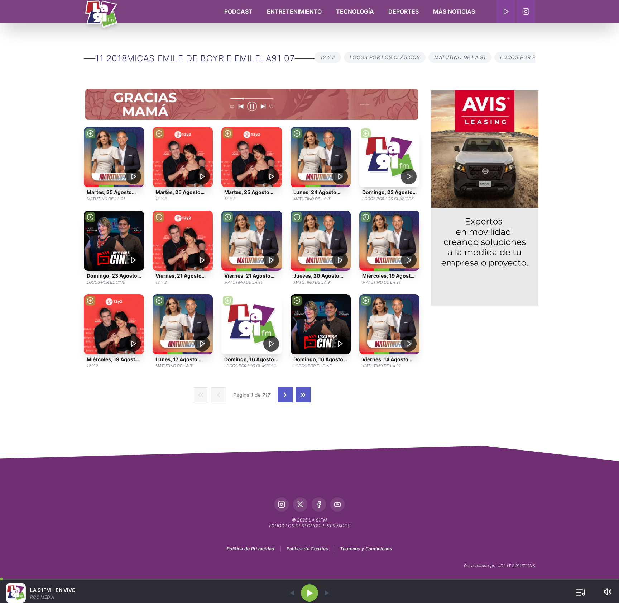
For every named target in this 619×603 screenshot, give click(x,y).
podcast (238, 11)
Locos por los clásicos (385, 57)
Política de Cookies (307, 548)
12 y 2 (327, 57)
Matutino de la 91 (460, 57)
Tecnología (355, 11)
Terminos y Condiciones (366, 548)
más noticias (454, 11)
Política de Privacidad (251, 548)
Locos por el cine (526, 57)
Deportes (403, 11)
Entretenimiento (294, 11)
